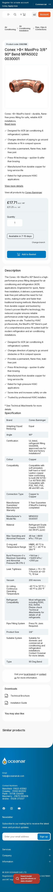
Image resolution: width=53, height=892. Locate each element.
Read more (10, 124)
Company (7, 855)
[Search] (15, 14)
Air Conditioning (10, 28)
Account (44, 14)
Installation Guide (19, 703)
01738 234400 (17, 793)
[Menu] (8, 14)
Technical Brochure (20, 695)
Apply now (13, 6)
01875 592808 (21, 796)
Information (7, 861)
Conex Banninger (33, 192)
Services (6, 849)
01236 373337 (17, 798)
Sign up (44, 836)
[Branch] (34, 14)
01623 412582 (19, 788)
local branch (30, 674)
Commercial (41, 4)
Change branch (38, 242)
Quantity (11, 217)
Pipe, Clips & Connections (40, 28)
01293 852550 (19, 791)
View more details (14, 186)
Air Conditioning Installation (24, 28)
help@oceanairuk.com (13, 776)
